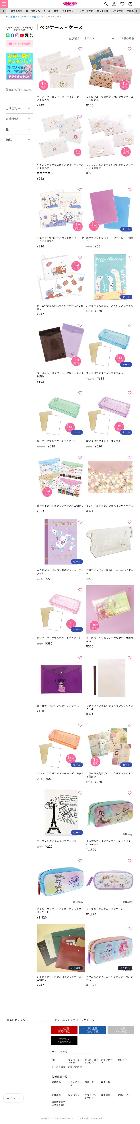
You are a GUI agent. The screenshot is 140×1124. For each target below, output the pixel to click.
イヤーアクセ (86, 10)
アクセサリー (69, 10)
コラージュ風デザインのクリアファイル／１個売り (109, 775)
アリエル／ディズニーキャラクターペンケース (109, 978)
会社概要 (56, 1095)
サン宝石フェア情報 (75, 1061)
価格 (9, 139)
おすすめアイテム (75, 1083)
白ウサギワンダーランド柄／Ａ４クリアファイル (60, 572)
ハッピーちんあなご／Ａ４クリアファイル (109, 305)
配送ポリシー (124, 1095)
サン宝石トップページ (17, 16)
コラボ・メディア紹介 (91, 1061)
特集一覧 (105, 1082)
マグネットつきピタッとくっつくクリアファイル (109, 707)
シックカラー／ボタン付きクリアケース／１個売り (60, 978)
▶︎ (137, 11)
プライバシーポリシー (91, 1096)
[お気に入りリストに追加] (80, 48)
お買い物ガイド (108, 1061)
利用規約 (105, 1095)
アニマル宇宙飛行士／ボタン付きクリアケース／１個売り (60, 239)
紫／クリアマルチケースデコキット (106, 441)
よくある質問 (58, 1066)
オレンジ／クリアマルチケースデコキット (60, 773)
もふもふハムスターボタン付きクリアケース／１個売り (109, 166)
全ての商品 (16, 10)
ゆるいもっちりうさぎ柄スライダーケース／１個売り (60, 166)
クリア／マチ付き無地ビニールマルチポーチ (109, 572)
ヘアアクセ (117, 10)
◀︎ (3, 11)
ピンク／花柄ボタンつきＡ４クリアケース (109, 505)
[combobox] (19, 96)
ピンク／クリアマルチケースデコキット (59, 638)
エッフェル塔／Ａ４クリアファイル (57, 841)
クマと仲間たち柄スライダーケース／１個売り (60, 307)
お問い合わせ (75, 1066)
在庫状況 (12, 118)
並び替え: (74, 38)
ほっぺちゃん (33, 10)
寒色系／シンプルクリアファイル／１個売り (109, 239)
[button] (4, 4)
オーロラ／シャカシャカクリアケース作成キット (109, 640)
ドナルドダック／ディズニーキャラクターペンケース (60, 911)
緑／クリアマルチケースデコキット (56, 441)
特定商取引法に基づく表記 (58, 1103)
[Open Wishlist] (122, 4)
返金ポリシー (75, 1095)
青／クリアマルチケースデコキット (106, 373)
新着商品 (56, 1082)
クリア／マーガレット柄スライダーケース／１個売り (60, 98)
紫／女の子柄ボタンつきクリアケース (58, 705)
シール (47, 10)
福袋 (56, 10)
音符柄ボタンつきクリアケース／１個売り (60, 505)
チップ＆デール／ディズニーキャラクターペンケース (109, 843)
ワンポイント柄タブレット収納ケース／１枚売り (60, 375)
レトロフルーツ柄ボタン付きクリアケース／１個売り (109, 98)
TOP (54, 1059)
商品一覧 (89, 1082)
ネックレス (102, 10)
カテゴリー (13, 108)
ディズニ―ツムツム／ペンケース (104, 909)
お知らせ (122, 1059)
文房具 (130, 10)
